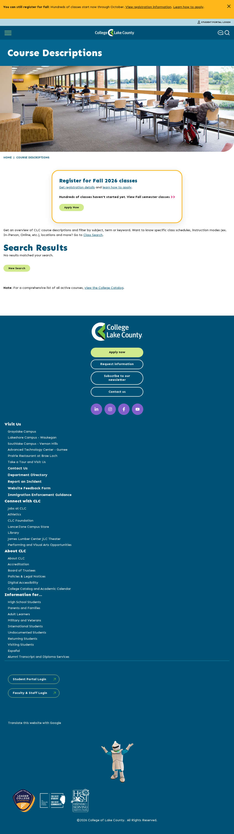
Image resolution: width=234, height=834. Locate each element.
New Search (16, 268)
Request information (117, 364)
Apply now (117, 352)
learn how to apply (117, 187)
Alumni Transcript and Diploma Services (38, 657)
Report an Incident (25, 481)
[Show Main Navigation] (8, 32)
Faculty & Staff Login (30, 693)
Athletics (14, 514)
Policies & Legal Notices (26, 576)
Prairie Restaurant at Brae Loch (32, 456)
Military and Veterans (24, 620)
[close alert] (229, 6)
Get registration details (77, 187)
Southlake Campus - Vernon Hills (33, 443)
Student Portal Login (216, 22)
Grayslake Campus (22, 431)
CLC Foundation (20, 520)
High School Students (24, 602)
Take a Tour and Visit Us (27, 462)
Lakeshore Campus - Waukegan (32, 437)
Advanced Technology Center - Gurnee (37, 449)
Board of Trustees (21, 570)
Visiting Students (21, 644)
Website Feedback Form (29, 488)
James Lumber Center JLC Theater (34, 539)
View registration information (148, 7)
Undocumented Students (27, 632)
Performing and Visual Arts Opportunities (40, 545)
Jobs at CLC (17, 508)
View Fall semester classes (148, 197)
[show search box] (228, 33)
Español (14, 651)
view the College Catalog (104, 288)
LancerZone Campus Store (28, 527)
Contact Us (18, 468)
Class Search (93, 235)
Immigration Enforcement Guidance (40, 495)
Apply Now (71, 207)
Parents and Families (24, 608)
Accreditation (18, 564)
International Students (25, 626)
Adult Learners (19, 614)
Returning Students (22, 638)
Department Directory (27, 475)
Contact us (117, 392)
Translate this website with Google (34, 723)
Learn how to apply (188, 7)
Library (13, 533)
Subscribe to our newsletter (117, 378)
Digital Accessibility (23, 582)
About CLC (16, 558)
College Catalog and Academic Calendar (39, 589)
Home (7, 157)
